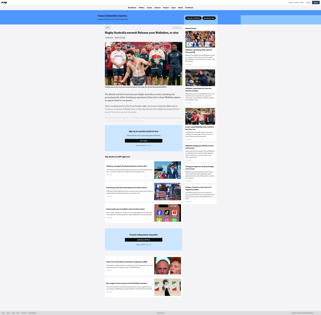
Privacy (8, 313)
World (180, 7)
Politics (141, 7)
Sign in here (148, 145)
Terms (3, 313)
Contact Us (24, 313)
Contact (296, 2)
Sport (174, 7)
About (302, 2)
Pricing (291, 2)
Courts (149, 7)
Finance (166, 7)
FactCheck (189, 7)
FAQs (13, 313)
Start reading (143, 141)
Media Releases (32, 313)
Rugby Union (109, 37)
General (157, 7)
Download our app (209, 18)
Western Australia (120, 37)
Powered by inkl (160, 313)
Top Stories (132, 7)
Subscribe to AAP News (193, 18)
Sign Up (316, 2)
